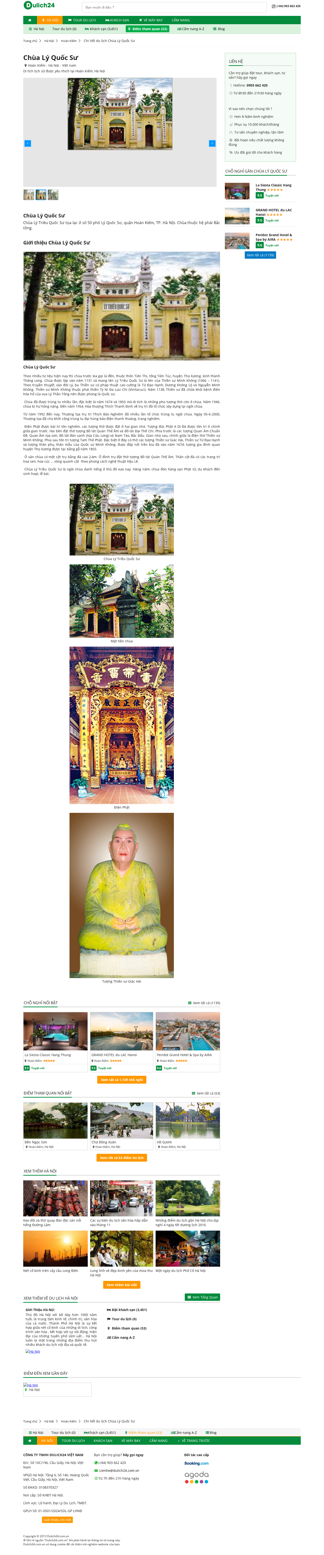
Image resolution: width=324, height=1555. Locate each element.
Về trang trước (195, 1440)
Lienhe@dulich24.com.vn (118, 1470)
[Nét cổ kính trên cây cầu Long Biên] (55, 1249)
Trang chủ (30, 41)
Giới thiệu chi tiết (57, 1520)
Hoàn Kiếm (69, 41)
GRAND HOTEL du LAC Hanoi (114, 1055)
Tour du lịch (84, 20)
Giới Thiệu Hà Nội (40, 1309)
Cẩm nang (181, 20)
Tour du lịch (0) (64, 29)
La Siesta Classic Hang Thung (48, 1055)
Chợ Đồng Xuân (104, 1142)
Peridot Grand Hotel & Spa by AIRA (184, 1055)
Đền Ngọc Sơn (36, 1142)
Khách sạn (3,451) (104, 29)
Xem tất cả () (260, 255)
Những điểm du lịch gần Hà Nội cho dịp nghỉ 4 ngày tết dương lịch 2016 (187, 1222)
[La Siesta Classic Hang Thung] (55, 1049)
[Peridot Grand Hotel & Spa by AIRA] (188, 1049)
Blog (221, 29)
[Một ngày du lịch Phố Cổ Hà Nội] (188, 1249)
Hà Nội (52, 20)
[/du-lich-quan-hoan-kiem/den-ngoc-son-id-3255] (55, 1121)
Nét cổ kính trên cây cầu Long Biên (50, 1270)
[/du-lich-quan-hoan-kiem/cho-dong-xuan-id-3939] (121, 1121)
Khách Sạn (119, 20)
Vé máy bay (153, 20)
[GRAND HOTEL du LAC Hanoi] (121, 1049)
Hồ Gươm (164, 1142)
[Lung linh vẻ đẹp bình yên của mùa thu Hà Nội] (121, 1249)
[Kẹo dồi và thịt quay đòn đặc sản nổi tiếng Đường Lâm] (55, 1198)
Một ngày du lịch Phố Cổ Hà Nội (181, 1270)
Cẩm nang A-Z (193, 29)
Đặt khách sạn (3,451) (129, 1309)
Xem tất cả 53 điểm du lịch (121, 1157)
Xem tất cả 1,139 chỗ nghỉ (122, 1079)
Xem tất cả (206, 1003)
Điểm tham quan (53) (150, 29)
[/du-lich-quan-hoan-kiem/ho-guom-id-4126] (188, 1121)
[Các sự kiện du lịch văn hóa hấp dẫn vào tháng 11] (121, 1198)
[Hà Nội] (30, 1385)
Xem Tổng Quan (205, 1297)
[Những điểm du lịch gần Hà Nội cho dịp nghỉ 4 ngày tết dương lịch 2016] (188, 1198)
